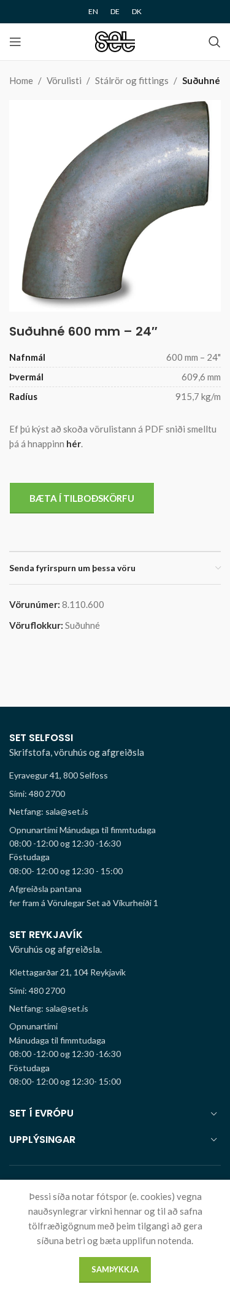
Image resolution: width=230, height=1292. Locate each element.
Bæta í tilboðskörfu (81, 498)
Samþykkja (115, 1269)
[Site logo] (115, 40)
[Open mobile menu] (15, 41)
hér (73, 443)
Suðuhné (201, 80)
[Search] (214, 41)
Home (21, 80)
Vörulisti (64, 80)
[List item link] (115, 794)
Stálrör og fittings (132, 80)
